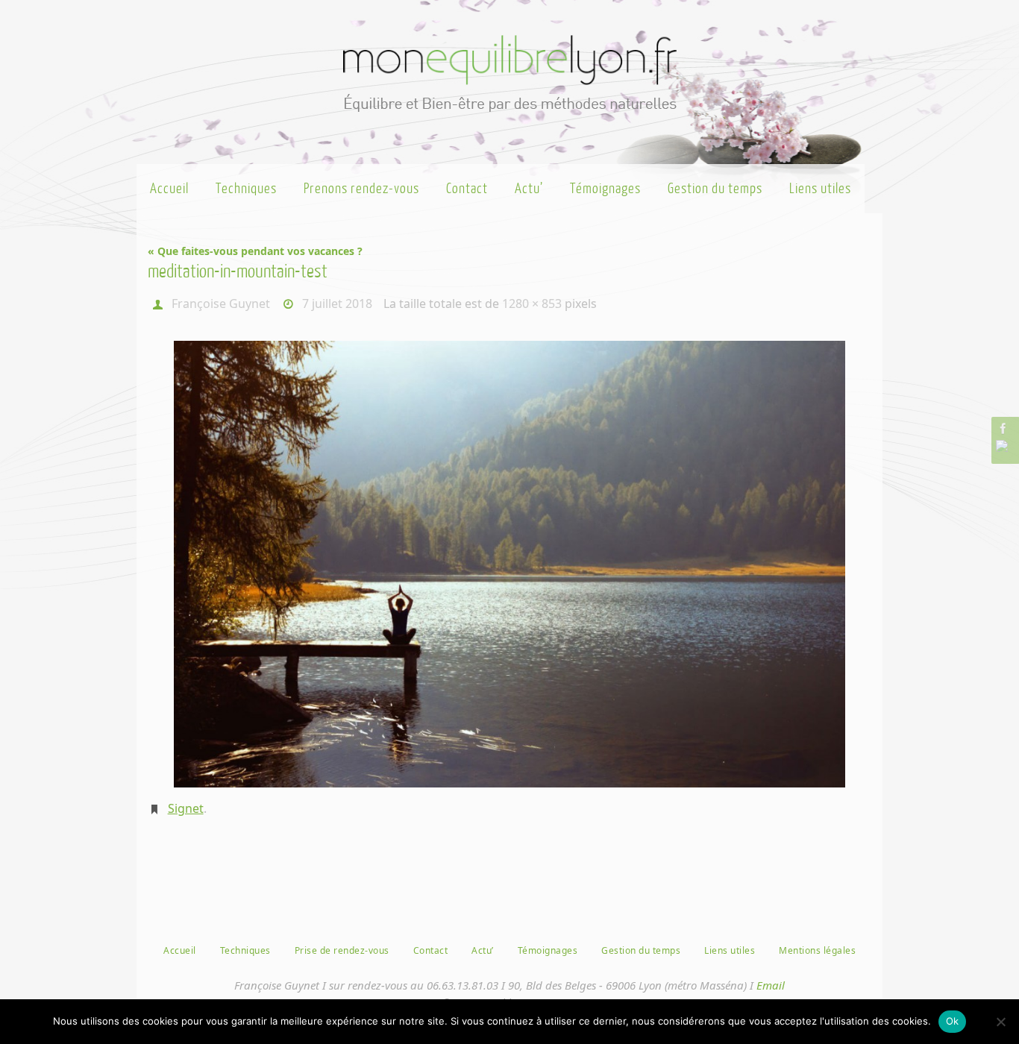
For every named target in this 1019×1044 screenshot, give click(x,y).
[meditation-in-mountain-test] (509, 564)
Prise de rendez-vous (342, 950)
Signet (186, 808)
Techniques (245, 950)
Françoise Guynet (221, 303)
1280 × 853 (532, 303)
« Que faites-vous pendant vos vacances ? (255, 251)
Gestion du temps (640, 950)
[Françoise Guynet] (1003, 445)
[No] (1000, 1021)
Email (770, 985)
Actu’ (482, 950)
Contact (430, 950)
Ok (952, 1021)
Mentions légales (817, 950)
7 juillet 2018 (337, 303)
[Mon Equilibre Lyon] (1003, 428)
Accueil (179, 950)
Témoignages (548, 950)
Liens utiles (729, 950)
